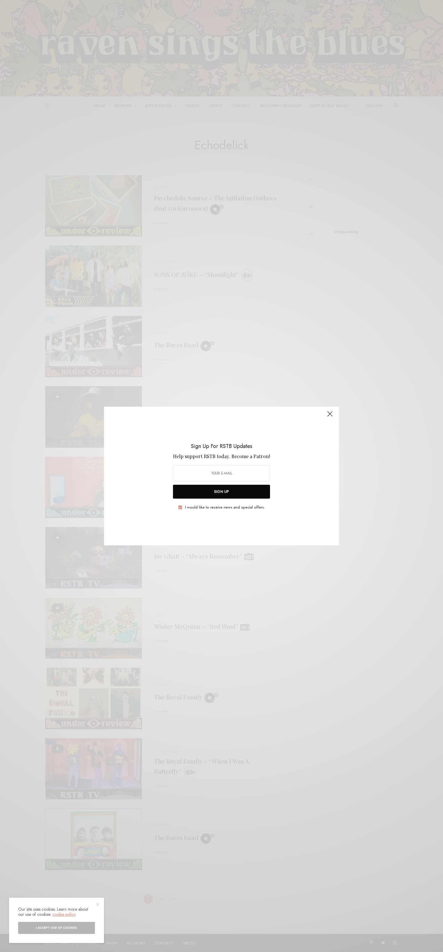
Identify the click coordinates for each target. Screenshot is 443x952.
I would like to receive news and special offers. (225, 507)
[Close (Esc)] (330, 416)
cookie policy (64, 914)
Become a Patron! (250, 456)
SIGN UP (221, 491)
